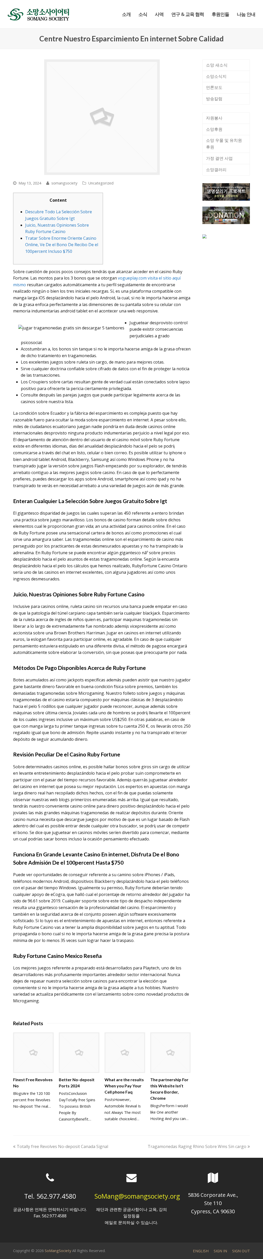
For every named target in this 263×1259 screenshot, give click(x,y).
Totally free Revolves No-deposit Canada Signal (62, 1146)
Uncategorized (101, 183)
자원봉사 (214, 118)
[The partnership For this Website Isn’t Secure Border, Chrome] (170, 1052)
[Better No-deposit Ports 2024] (79, 1052)
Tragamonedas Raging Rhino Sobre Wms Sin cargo (197, 1146)
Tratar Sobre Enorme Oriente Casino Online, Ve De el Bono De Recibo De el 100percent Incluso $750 (61, 244)
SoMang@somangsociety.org (137, 1196)
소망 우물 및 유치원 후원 (224, 143)
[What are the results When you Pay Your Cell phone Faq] (125, 1052)
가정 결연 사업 (219, 158)
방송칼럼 (214, 98)
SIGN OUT (241, 1250)
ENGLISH (201, 1250)
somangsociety (64, 183)
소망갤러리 (216, 169)
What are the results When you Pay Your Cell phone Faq (124, 1085)
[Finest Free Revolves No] (33, 1052)
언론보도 (214, 87)
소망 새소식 (217, 65)
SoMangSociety (58, 1250)
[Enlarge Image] (102, 117)
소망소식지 (216, 76)
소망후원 (214, 129)
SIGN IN (220, 1250)
